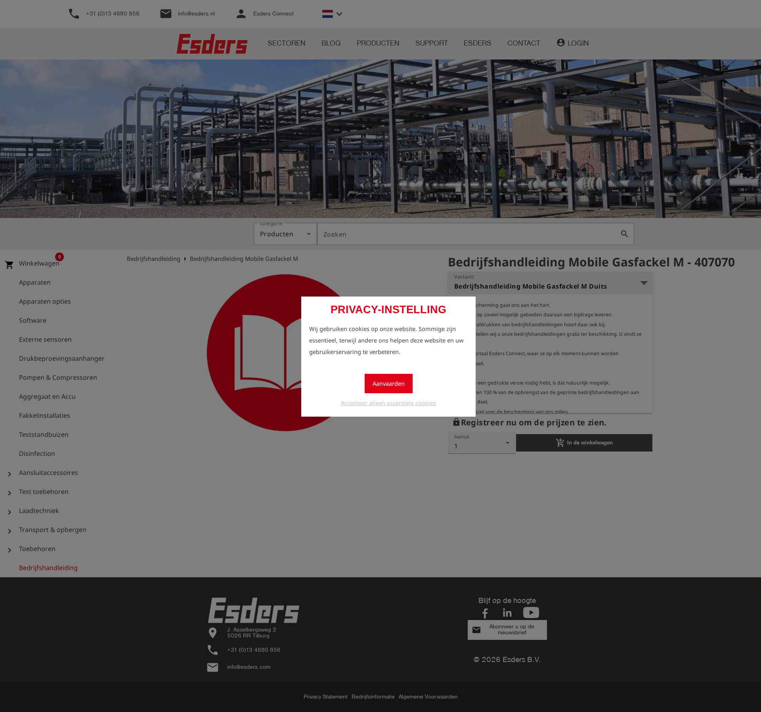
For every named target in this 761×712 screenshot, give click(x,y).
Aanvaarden (389, 383)
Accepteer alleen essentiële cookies (388, 403)
